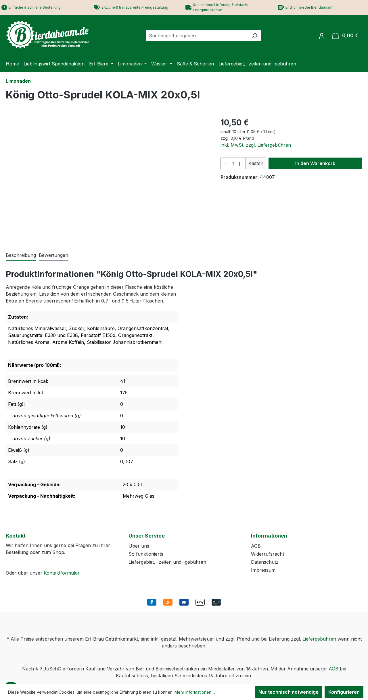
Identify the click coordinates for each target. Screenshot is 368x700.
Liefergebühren (319, 639)
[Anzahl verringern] (227, 163)
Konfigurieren (344, 692)
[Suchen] (254, 35)
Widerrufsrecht (267, 554)
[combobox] (197, 35)
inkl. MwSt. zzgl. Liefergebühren (256, 145)
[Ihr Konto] (322, 35)
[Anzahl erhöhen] (240, 163)
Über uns (139, 546)
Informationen (269, 536)
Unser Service (147, 536)
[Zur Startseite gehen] (49, 34)
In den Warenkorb (315, 163)
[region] (107, 178)
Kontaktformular (61, 573)
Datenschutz (265, 562)
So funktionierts (146, 554)
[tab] (21, 255)
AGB (256, 546)
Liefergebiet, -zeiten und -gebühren (167, 562)
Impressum (263, 570)
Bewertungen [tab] (53, 255)
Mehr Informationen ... (195, 692)
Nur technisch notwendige (288, 692)
